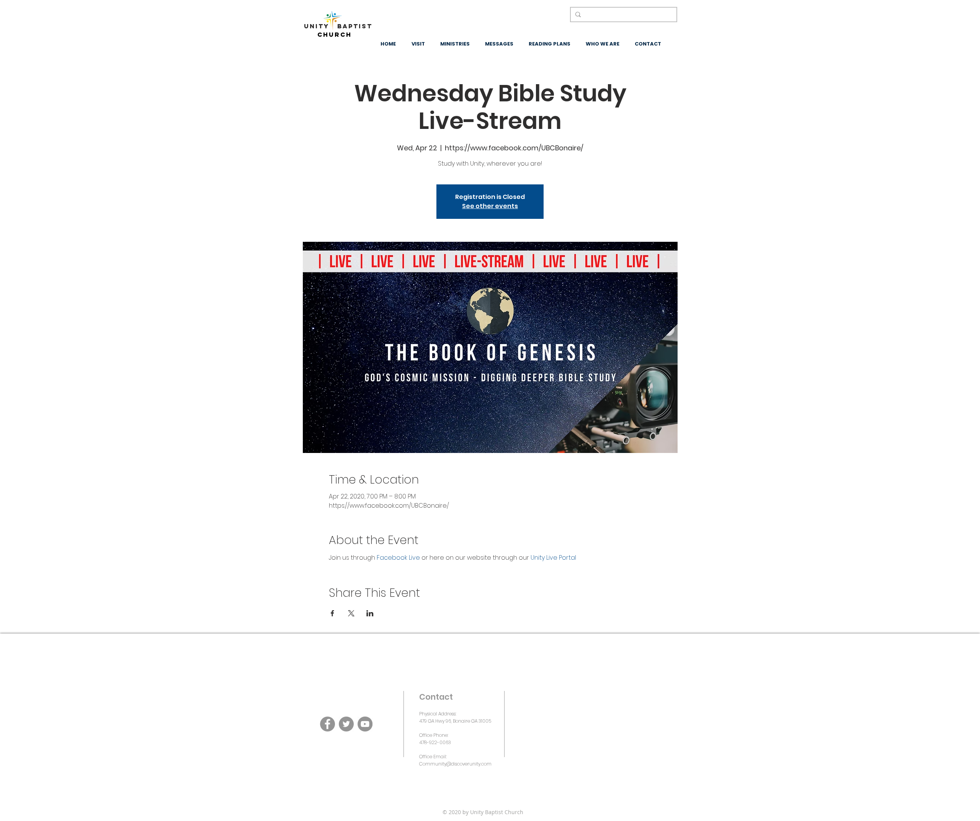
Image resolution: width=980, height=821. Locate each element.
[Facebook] (327, 724)
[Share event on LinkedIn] (370, 613)
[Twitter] (346, 724)
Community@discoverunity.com (455, 764)
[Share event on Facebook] (332, 613)
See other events (490, 206)
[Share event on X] (351, 613)
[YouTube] (365, 724)
